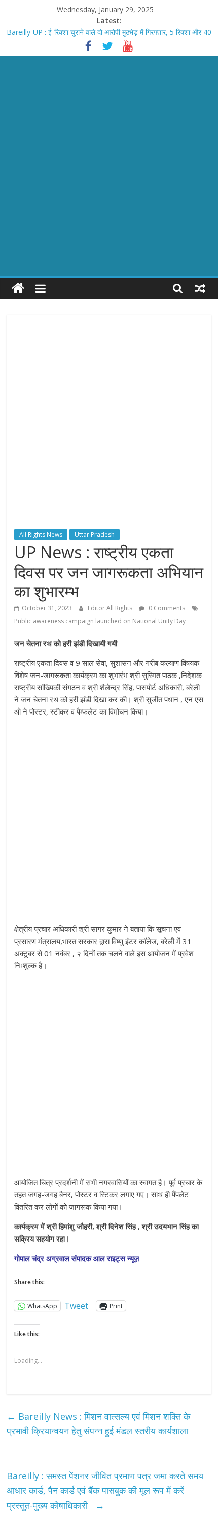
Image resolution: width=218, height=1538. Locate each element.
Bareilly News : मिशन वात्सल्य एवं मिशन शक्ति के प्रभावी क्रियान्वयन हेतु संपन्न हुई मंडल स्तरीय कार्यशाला (98, 1423)
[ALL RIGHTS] (18, 288)
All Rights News (40, 534)
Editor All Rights (111, 608)
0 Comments (166, 608)
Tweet (76, 1305)
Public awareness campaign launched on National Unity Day (100, 621)
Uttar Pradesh (95, 534)
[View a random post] (200, 288)
